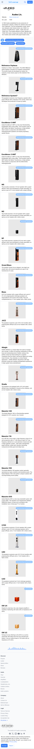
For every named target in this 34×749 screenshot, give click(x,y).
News (2, 665)
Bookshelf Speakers (8, 43)
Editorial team (4, 702)
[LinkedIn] (21, 733)
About (2, 698)
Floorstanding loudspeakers (14, 40)
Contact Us (4, 700)
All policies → (4, 720)
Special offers (4, 663)
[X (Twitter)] (13, 734)
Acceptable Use (5, 718)
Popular (3, 658)
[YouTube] (19, 734)
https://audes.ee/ (14, 17)
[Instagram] (16, 734)
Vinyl (2, 675)
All (2, 40)
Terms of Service (5, 711)
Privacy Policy (4, 713)
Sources (3, 677)
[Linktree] (24, 733)
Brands (2, 688)
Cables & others (5, 686)
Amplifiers (3, 679)
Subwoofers (20, 43)
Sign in (30, 2)
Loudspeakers (4, 682)
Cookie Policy (4, 715)
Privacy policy (13, 741)
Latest (2, 661)
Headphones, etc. (5, 684)
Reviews (3, 668)
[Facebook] (10, 733)
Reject (11, 745)
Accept (4, 745)
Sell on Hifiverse (5, 705)
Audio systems (4, 691)
